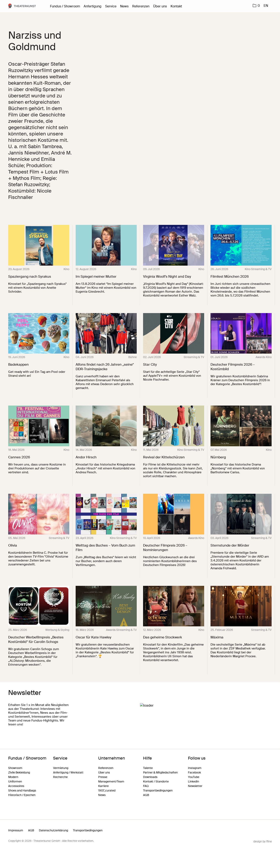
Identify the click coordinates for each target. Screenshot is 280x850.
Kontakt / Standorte (156, 781)
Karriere (103, 786)
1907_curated (106, 790)
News (124, 6)
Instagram (194, 768)
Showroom (15, 768)
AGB (146, 795)
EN (266, 5)
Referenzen (140, 6)
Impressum (15, 830)
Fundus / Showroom (65, 6)
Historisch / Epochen (21, 795)
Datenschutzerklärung (53, 830)
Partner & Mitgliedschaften (160, 772)
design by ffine (262, 841)
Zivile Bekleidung (19, 772)
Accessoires (16, 786)
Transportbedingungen (158, 790)
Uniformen (15, 781)
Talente (148, 768)
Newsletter (195, 786)
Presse (102, 777)
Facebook (194, 772)
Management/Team (111, 781)
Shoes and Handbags (22, 790)
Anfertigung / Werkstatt (68, 772)
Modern (13, 777)
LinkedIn (193, 781)
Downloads (150, 777)
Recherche (60, 777)
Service (110, 6)
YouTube (193, 777)
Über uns (160, 6)
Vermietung (60, 768)
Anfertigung (92, 6)
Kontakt (176, 6)
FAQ (146, 786)
